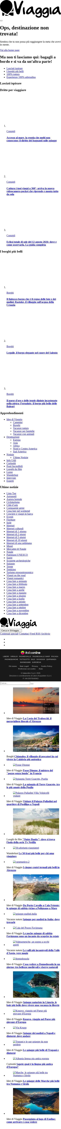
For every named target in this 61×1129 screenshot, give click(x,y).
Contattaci (24, 633)
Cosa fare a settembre (17, 604)
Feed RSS (35, 633)
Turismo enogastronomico (20, 572)
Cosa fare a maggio (16, 592)
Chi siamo (13, 666)
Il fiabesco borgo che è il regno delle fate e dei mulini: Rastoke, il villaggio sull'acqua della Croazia (31, 302)
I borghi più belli (15, 71)
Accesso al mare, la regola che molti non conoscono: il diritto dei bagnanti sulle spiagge (32, 139)
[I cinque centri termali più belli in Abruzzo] (34, 861)
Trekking (11, 569)
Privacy (35, 666)
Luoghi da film (14, 469)
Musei (10, 546)
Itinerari (10, 525)
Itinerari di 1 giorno (16, 531)
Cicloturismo (13, 502)
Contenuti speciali (9, 633)
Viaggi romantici (15, 578)
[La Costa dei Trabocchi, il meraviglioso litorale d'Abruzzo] (34, 700)
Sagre (9, 557)
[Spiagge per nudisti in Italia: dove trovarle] (34, 913)
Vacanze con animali (23, 434)
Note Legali (24, 666)
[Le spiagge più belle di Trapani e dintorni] (34, 1043)
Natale (10, 552)
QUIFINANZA (51, 659)
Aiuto (41, 669)
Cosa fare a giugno (16, 595)
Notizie (10, 454)
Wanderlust (12, 475)
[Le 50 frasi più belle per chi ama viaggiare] (34, 847)
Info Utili (11, 460)
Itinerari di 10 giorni (17, 540)
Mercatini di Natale (16, 549)
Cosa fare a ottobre (16, 607)
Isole (9, 522)
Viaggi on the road (16, 575)
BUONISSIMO (25, 662)
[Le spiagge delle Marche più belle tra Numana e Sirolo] (34, 1074)
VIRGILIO (14, 656)
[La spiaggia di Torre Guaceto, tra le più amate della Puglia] (34, 778)
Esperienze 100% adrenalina (21, 77)
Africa (16, 445)
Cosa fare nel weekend (18, 511)
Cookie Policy (46, 666)
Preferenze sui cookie (27, 669)
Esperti (10, 480)
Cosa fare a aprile (15, 590)
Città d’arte (12, 505)
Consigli (11, 131)
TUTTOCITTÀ (25, 659)
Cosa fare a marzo (16, 587)
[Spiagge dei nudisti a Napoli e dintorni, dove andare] (34, 1027)
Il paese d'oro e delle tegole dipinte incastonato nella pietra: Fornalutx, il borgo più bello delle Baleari (32, 403)
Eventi (10, 516)
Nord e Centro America (25, 448)
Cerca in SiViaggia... (11, 630)
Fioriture (11, 519)
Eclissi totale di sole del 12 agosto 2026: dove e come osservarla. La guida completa (32, 243)
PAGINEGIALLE (25, 656)
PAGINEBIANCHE (11, 659)
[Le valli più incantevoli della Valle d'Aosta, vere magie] (34, 943)
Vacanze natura (21, 428)
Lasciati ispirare (15, 68)
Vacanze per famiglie (23, 431)
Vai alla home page (10, 50)
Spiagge (11, 563)
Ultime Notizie (20, 457)
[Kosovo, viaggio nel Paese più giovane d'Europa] (34, 1012)
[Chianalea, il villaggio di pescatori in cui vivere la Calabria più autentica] (34, 738)
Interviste (11, 478)
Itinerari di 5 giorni (16, 537)
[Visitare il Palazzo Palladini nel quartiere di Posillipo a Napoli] (34, 794)
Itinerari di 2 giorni (16, 534)
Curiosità (11, 463)
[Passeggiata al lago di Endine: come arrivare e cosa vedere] (34, 1101)
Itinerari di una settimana (19, 543)
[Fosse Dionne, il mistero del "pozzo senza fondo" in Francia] (34, 765)
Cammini (17, 422)
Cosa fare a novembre (18, 610)
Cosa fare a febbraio (17, 584)
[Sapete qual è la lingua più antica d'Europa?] (34, 1058)
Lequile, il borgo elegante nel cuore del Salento (32, 352)
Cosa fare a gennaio (17, 581)
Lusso (10, 472)
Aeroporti (11, 496)
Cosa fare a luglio (16, 598)
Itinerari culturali (15, 528)
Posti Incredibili (15, 466)
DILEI (33, 659)
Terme (10, 566)
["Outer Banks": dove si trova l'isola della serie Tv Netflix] (34, 821)
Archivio (45, 633)
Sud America (19, 451)
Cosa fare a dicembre (17, 613)
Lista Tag (11, 493)
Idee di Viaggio (14, 419)
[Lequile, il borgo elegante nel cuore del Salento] (34, 326)
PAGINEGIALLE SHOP (41, 656)
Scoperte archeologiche (18, 560)
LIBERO (6, 656)
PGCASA (54, 656)
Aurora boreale (14, 499)
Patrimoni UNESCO (17, 554)
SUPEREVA (36, 662)
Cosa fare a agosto (16, 601)
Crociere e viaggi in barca (20, 513)
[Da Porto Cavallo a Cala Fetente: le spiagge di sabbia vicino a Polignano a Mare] (34, 887)
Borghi (10, 292)
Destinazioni (13, 437)
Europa (16, 439)
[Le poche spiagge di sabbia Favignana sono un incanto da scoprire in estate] (34, 927)
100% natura (13, 74)
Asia (15, 442)
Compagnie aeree (15, 508)
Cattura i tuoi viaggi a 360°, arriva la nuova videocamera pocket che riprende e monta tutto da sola (32, 191)
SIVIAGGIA (40, 659)
